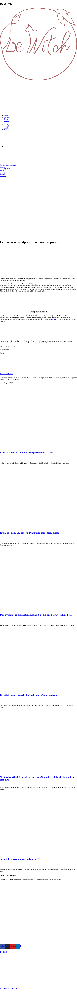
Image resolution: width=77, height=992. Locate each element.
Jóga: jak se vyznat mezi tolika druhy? (20, 859)
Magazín (7, 117)
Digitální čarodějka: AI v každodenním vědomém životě (28, 695)
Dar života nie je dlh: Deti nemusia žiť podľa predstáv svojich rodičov (36, 615)
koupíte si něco (52, 319)
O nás (6, 119)
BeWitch (7, 115)
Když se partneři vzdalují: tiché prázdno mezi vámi (26, 452)
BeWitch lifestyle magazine (8, 165)
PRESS (3, 952)
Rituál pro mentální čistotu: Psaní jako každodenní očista (29, 532)
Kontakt (6, 121)
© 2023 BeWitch (8, 988)
